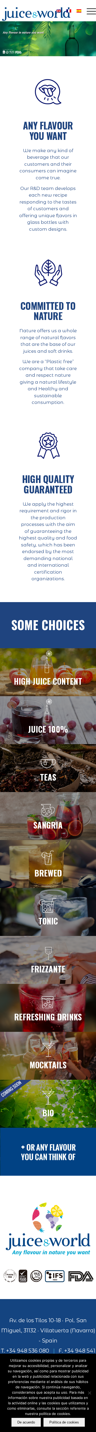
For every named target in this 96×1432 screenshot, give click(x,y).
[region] (48, 38)
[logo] (38, 10)
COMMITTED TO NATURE (48, 311)
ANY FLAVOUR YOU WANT (48, 130)
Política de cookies (64, 1422)
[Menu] (88, 10)
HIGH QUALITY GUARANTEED (48, 484)
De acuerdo (26, 1422)
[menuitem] (88, 10)
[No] (89, 1393)
